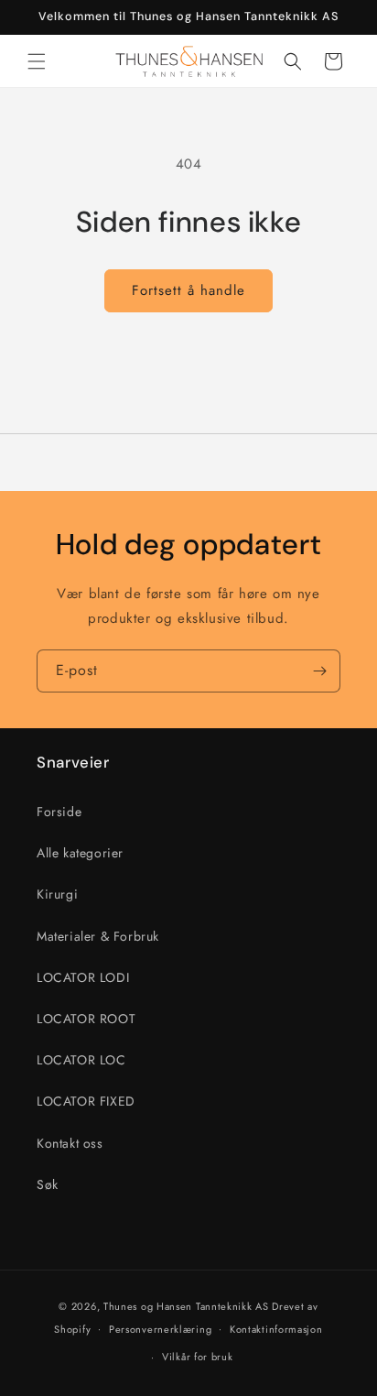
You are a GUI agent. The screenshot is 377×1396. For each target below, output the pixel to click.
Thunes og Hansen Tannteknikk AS (186, 1306)
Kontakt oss (70, 1143)
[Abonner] (319, 671)
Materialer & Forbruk (98, 936)
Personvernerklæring (160, 1329)
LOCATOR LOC (81, 1060)
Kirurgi (57, 894)
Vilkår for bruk (197, 1356)
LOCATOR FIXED (86, 1101)
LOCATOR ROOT (86, 1018)
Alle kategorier (80, 853)
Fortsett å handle (188, 290)
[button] (36, 61)
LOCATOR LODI (83, 977)
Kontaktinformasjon (276, 1329)
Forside (59, 811)
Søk (48, 1184)
